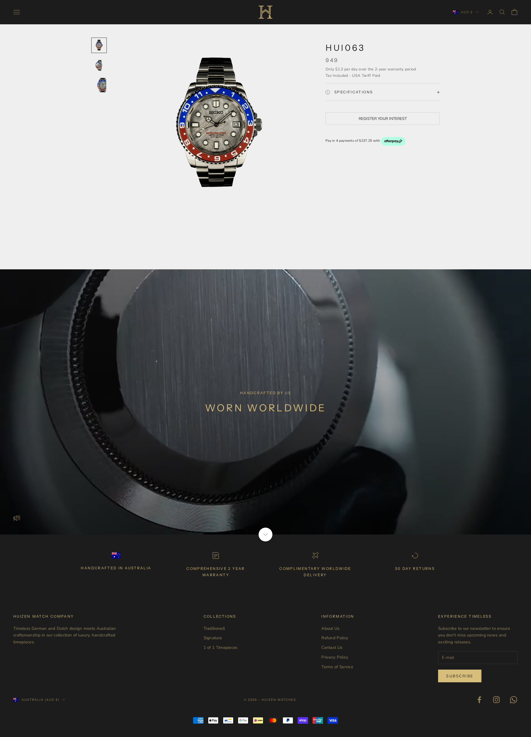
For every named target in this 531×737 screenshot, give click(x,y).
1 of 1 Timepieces (221, 647)
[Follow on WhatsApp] (513, 700)
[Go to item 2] (99, 65)
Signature (213, 638)
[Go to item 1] (99, 45)
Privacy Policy (334, 657)
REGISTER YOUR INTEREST (383, 119)
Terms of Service (337, 667)
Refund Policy (334, 638)
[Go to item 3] (99, 85)
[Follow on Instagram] (496, 700)
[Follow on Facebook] (479, 700)
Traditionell (214, 628)
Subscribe (459, 676)
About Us (330, 628)
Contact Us (331, 647)
